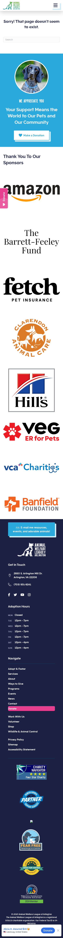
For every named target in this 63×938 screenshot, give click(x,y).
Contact (12, 703)
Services (13, 673)
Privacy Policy (16, 739)
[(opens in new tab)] (31, 771)
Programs (13, 688)
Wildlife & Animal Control (23, 731)
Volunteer (13, 721)
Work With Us (16, 716)
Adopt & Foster (17, 668)
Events (12, 693)
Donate (12, 708)
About (11, 678)
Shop (11, 726)
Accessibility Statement (21, 749)
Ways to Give (15, 683)
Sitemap (13, 744)
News (11, 698)
